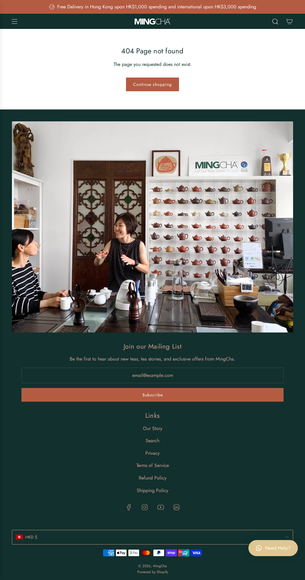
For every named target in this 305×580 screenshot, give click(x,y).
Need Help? (278, 548)
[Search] (275, 21)
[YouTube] (160, 507)
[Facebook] (129, 507)
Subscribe (152, 395)
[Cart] (289, 21)
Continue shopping (152, 84)
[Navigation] (14, 21)
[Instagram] (145, 507)
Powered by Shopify (152, 572)
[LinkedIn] (176, 507)
